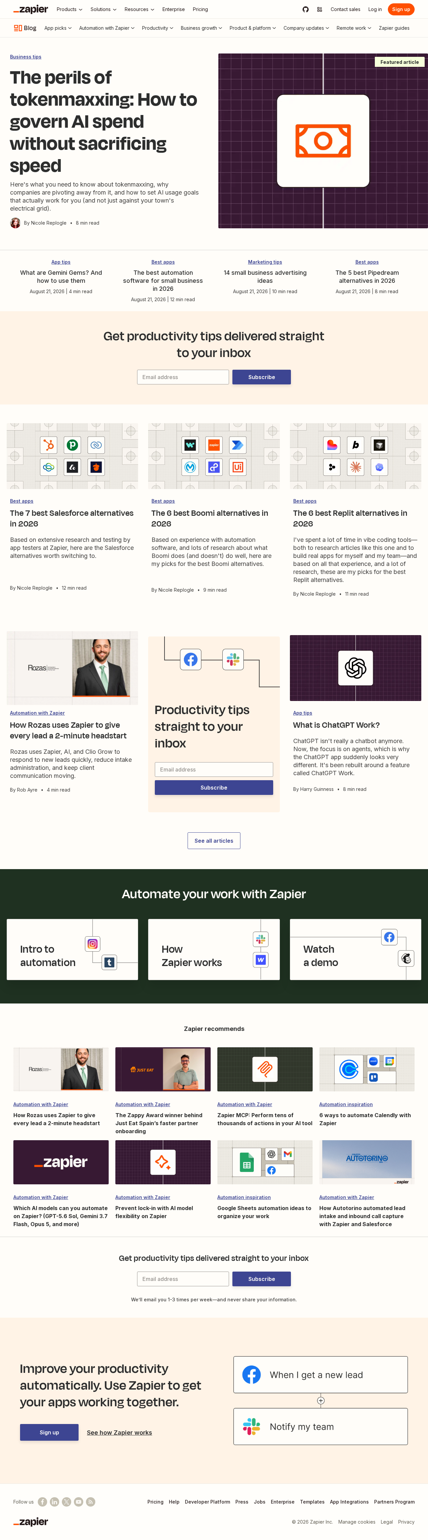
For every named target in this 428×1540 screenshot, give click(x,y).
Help (174, 1502)
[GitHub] (305, 9)
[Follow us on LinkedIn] (54, 1502)
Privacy (406, 1522)
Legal (387, 1522)
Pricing (155, 1502)
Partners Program (394, 1502)
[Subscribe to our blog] (90, 1502)
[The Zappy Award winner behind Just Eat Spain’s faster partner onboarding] (163, 1072)
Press (241, 1502)
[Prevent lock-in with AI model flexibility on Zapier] (163, 1165)
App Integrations (349, 1502)
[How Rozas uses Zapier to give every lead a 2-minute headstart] (61, 1072)
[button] (261, 377)
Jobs (259, 1502)
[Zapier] (30, 9)
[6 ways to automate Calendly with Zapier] (367, 1072)
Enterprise (283, 1502)
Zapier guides (394, 28)
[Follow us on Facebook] (42, 1502)
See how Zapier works (119, 1432)
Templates (312, 1502)
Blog (30, 28)
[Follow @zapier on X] (66, 1502)
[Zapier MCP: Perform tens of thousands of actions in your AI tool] (265, 1072)
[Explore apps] (319, 9)
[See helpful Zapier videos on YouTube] (78, 1502)
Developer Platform (207, 1502)
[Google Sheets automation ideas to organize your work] (265, 1165)
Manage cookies (357, 1522)
